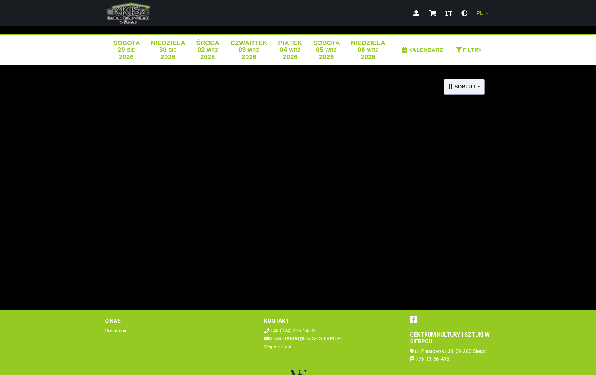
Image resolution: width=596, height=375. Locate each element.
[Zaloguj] (416, 13)
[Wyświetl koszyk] (432, 13)
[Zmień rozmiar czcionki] (448, 13)
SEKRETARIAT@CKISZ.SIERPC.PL (306, 338)
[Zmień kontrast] (464, 13)
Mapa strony (277, 347)
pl (479, 13)
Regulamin (116, 331)
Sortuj (464, 86)
